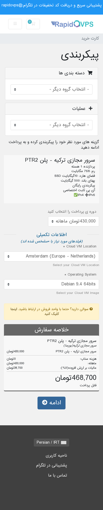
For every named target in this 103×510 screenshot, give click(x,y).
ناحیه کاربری (56, 455)
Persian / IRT (49, 442)
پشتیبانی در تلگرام (51, 465)
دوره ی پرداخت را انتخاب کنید (72, 212)
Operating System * (80, 274)
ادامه (54, 402)
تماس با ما (57, 475)
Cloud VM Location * (79, 246)
